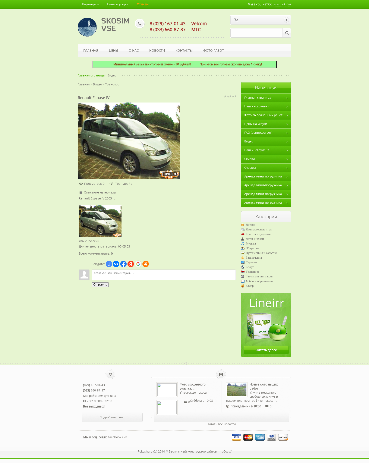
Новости (157, 50)
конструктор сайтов (202, 451)
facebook (279, 4)
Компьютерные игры (259, 229)
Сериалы (251, 262)
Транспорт (113, 84)
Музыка (251, 243)
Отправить (100, 284)
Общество (252, 248)
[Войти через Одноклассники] (145, 264)
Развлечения (254, 257)
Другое (250, 224)
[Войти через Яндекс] (130, 264)
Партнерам (90, 4)
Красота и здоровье (258, 234)
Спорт (250, 267)
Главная (90, 50)
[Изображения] (100, 221)
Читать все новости (221, 424)
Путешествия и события (261, 253)
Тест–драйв (123, 184)
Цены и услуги (117, 4)
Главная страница (91, 75)
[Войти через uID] (109, 264)
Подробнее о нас (112, 417)
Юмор (250, 285)
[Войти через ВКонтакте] (116, 264)
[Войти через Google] (138, 264)
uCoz (224, 451)
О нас (134, 50)
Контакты (184, 50)
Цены (113, 50)
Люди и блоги (255, 238)
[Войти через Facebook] (123, 264)
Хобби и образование (259, 281)
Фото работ (213, 50)
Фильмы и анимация (259, 276)
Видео (97, 84)
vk (289, 4)
